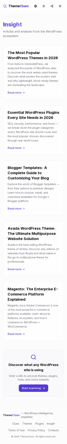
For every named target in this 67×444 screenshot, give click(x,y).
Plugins (39, 423)
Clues (15, 423)
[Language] (35, 6)
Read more (15, 92)
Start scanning (31, 388)
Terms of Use (16, 430)
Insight (51, 423)
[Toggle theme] (43, 6)
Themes (27, 423)
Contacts (53, 430)
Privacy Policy (36, 430)
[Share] (52, 6)
